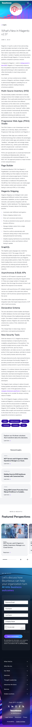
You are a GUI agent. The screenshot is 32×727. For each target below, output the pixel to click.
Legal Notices (9, 717)
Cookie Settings (20, 722)
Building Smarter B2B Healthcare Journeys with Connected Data (14, 475)
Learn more (6, 440)
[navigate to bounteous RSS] (23, 706)
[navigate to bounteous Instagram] (16, 706)
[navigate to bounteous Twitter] (9, 706)
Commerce (15, 425)
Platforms (25, 421)
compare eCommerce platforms (10, 391)
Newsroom (18, 717)
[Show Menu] (28, 3)
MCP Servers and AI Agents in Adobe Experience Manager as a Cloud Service (16, 461)
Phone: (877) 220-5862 (15, 702)
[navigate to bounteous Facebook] (20, 706)
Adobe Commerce (15, 421)
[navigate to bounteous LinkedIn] (12, 706)
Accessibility (10, 722)
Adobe (4, 421)
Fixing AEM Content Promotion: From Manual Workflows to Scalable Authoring (16, 492)
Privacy (25, 717)
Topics (23, 425)
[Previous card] (21, 559)
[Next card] (27, 559)
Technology (6, 425)
